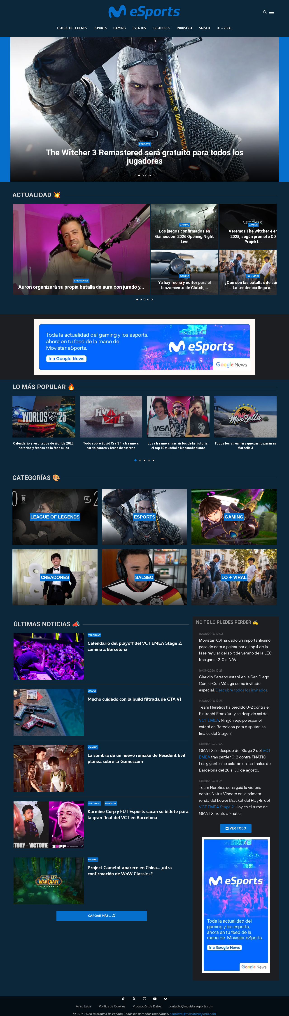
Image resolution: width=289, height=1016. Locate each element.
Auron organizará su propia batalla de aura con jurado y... (81, 287)
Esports (100, 28)
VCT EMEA (209, 720)
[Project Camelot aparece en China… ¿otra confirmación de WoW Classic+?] (49, 880)
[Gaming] (234, 517)
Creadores (161, 28)
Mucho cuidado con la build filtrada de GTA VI (134, 699)
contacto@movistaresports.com (191, 1006)
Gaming (119, 28)
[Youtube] (154, 998)
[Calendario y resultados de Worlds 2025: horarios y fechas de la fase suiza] (43, 417)
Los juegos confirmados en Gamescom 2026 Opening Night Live (184, 236)
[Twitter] (134, 998)
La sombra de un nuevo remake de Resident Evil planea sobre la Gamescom (136, 758)
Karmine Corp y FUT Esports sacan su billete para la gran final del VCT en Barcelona (138, 814)
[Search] (265, 12)
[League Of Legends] (55, 517)
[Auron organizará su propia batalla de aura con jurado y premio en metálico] (81, 249)
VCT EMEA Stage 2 (216, 806)
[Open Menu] (271, 12)
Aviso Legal (83, 1006)
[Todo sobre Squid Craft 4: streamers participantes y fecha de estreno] (111, 417)
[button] (18, 109)
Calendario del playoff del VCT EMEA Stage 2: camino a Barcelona (135, 646)
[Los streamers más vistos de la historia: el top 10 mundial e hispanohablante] (178, 417)
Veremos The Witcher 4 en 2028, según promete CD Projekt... (253, 236)
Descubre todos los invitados (241, 690)
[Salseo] (144, 577)
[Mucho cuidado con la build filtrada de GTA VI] (49, 712)
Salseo (204, 28)
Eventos (139, 28)
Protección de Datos (147, 1006)
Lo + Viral (224, 28)
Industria (184, 28)
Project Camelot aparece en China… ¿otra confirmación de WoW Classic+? (130, 870)
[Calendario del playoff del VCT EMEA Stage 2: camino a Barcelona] (49, 656)
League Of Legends (72, 28)
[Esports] (144, 517)
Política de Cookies (112, 1006)
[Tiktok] (123, 998)
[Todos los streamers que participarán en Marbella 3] (245, 417)
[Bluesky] (165, 998)
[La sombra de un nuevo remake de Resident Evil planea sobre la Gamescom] (49, 768)
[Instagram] (144, 998)
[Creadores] (55, 577)
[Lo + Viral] (234, 577)
